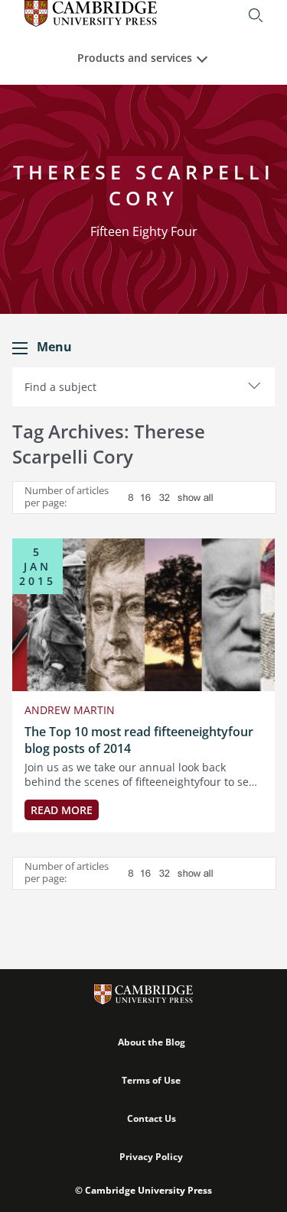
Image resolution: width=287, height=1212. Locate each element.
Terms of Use (151, 1080)
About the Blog (151, 1042)
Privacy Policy (151, 1156)
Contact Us (151, 1118)
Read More (62, 810)
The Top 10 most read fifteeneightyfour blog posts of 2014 (138, 740)
